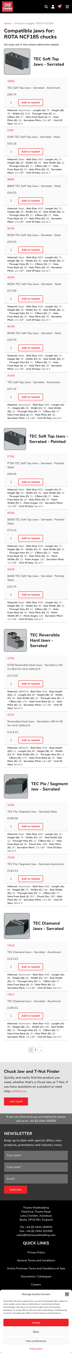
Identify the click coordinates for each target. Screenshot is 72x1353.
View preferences (36, 1341)
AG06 (11, 857)
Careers (36, 1284)
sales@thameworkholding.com (36, 1235)
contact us (18, 1091)
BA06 (11, 569)
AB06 (11, 81)
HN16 (11, 945)
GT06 (10, 658)
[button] (67, 1294)
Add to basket (30, 102)
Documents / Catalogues (36, 1276)
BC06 (10, 228)
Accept (36, 1322)
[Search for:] (46, 6)
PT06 (10, 456)
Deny (36, 1331)
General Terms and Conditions (36, 1260)
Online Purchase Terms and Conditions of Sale (36, 1268)
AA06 (11, 375)
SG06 (10, 805)
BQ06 (11, 277)
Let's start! (16, 1101)
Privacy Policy (36, 1348)
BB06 (10, 179)
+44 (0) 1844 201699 (39, 1231)
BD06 (11, 513)
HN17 (11, 994)
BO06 (11, 326)
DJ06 (10, 130)
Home (7, 23)
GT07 (10, 715)
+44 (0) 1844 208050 (42, 1121)
